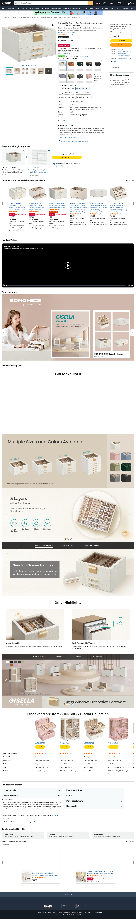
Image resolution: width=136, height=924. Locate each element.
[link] (39, 163)
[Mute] (132, 291)
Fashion (118, 8)
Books (97, 8)
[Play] (3, 291)
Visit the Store (99, 362)
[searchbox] (54, 3)
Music (133, 8)
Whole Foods (76, 8)
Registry (126, 8)
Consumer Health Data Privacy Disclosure (70, 918)
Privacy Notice (52, 918)
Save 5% (62, 56)
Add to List (115, 68)
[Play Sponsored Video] (95, 865)
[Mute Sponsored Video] (58, 873)
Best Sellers (45, 8)
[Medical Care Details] (26, 8)
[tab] (66, 545)
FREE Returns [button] (63, 53)
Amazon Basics (33, 8)
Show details (60, 173)
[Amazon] (7, 3)
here (4, 817)
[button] (4, 8)
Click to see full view (29, 65)
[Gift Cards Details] (108, 8)
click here (55, 821)
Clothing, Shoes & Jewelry (9, 17)
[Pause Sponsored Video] (58, 870)
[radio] (9, 71)
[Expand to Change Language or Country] (74, 912)
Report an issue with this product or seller (75, 147)
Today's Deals (88, 8)
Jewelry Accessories (46, 17)
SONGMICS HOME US (124, 52)
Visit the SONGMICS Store (67, 32)
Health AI (11, 8)
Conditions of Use (41, 918)
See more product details (68, 143)
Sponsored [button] (5, 850)
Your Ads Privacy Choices (91, 918)
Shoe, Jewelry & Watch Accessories (29, 17)
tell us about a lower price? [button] (25, 828)
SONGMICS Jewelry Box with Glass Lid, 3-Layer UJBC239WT (24, 254)
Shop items (83, 56)
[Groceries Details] (70, 8)
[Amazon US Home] (48, 913)
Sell (112, 8)
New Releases (56, 8)
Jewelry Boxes (76, 17)
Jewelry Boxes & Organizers (62, 17)
